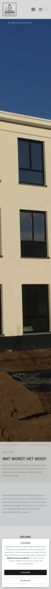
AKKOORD (25, 572)
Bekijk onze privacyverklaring (18, 558)
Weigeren (25, 580)
